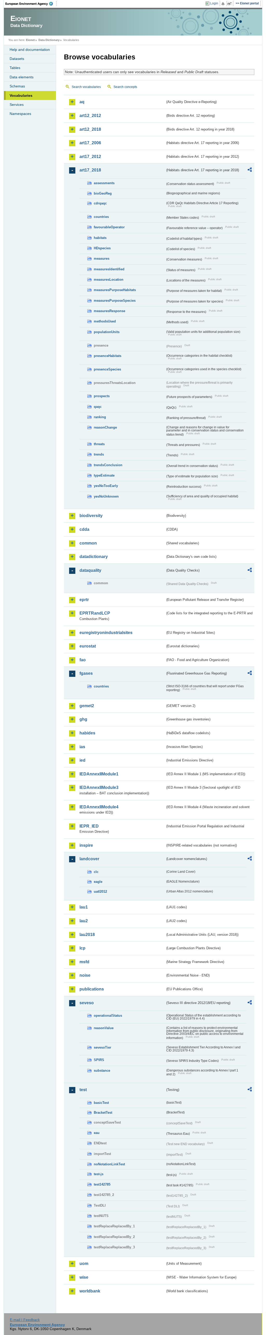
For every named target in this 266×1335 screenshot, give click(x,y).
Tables (15, 68)
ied (82, 760)
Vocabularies (21, 95)
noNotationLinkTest (109, 1164)
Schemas (17, 86)
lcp (82, 948)
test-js (98, 1174)
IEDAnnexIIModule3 (98, 787)
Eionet (30, 40)
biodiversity (91, 515)
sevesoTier (102, 1047)
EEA (30, 3)
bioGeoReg (103, 193)
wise (83, 1277)
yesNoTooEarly (106, 486)
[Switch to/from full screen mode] (231, 3)
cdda (84, 529)
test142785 (102, 1184)
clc (96, 872)
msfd (84, 962)
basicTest (101, 1103)
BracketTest (103, 1112)
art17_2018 (90, 170)
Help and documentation (30, 49)
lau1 (83, 907)
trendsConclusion (108, 465)
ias (82, 747)
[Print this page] (224, 3)
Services (17, 104)
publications (91, 989)
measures (101, 258)
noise (84, 975)
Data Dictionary (48, 40)
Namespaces (20, 114)
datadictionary (93, 556)
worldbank (89, 1291)
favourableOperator (109, 227)
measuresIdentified (109, 269)
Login (214, 3)
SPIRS (99, 1060)
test (83, 1090)
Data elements (22, 77)
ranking (100, 417)
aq (81, 102)
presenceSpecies (107, 369)
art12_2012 (90, 115)
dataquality (90, 570)
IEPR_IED (89, 826)
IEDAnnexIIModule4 (98, 807)
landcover (89, 859)
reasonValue (104, 1028)
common (88, 543)
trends (99, 454)
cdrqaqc (100, 203)
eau (96, 1133)
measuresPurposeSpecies (115, 300)
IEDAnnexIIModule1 (98, 774)
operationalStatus (108, 1015)
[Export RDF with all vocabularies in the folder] (250, 170)
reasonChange (105, 427)
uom (83, 1263)
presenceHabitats (107, 356)
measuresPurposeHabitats (115, 290)
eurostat (87, 646)
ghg (83, 719)
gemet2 (86, 706)
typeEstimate (104, 475)
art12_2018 (90, 129)
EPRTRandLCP (94, 613)
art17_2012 (90, 156)
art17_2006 (90, 143)
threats (99, 444)
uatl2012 (100, 891)
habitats (100, 238)
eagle (98, 882)
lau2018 (87, 934)
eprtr (84, 599)
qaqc (98, 407)
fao (82, 660)
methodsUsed (105, 321)
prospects (102, 396)
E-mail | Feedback (25, 1320)
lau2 (83, 921)
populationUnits (106, 332)
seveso (86, 1003)
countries (101, 217)
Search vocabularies (86, 86)
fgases (86, 673)
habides (87, 733)
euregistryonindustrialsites (105, 632)
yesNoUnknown (106, 496)
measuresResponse (109, 311)
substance (102, 1070)
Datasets (17, 59)
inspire (86, 845)
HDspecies (102, 248)
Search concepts (125, 86)
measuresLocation (108, 279)
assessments (104, 183)
